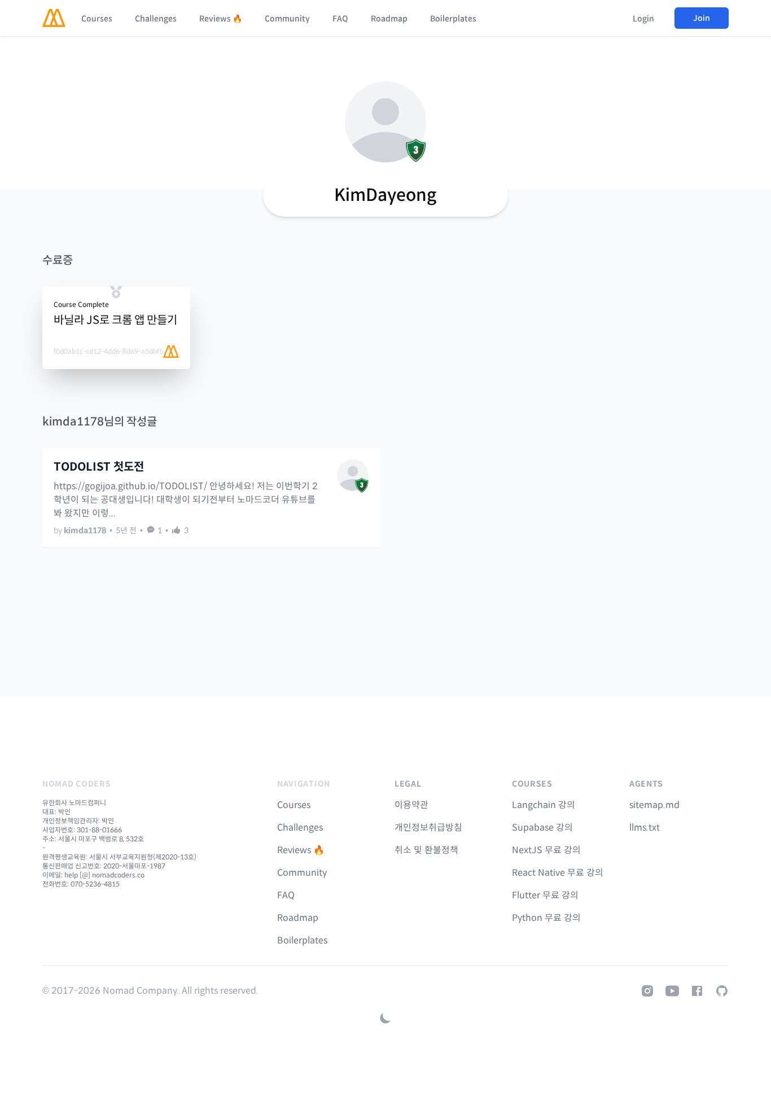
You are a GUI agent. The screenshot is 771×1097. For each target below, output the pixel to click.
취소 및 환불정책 (426, 850)
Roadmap (389, 19)
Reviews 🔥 (220, 19)
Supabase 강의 (542, 827)
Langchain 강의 (543, 805)
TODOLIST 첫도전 (99, 467)
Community (287, 19)
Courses (96, 19)
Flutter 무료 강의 (545, 895)
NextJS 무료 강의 (546, 850)
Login (643, 19)
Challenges (156, 19)
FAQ (340, 19)
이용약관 (411, 805)
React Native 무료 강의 (557, 873)
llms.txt (644, 827)
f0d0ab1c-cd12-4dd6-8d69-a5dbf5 (108, 351)
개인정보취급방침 (428, 827)
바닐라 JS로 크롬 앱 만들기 (115, 320)
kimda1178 (85, 530)
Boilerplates (453, 19)
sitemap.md (654, 805)
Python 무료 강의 (546, 918)
